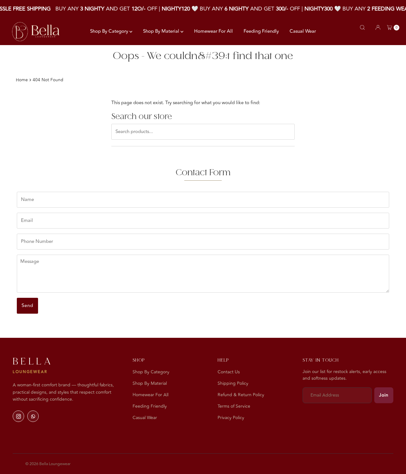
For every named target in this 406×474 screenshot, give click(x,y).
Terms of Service (234, 406)
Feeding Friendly (261, 31)
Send (27, 305)
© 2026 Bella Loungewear (47, 464)
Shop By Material (161, 31)
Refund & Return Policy (241, 394)
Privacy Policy (231, 417)
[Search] (362, 27)
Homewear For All (213, 31)
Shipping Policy (233, 383)
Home (22, 80)
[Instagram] (18, 416)
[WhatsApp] (33, 416)
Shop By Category (109, 31)
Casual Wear (303, 31)
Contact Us (229, 372)
